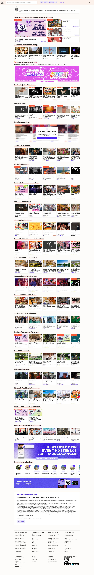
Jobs (16, 564)
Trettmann (67, 546)
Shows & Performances (36, 535)
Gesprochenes (34, 548)
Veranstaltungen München (20, 548)
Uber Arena (50, 536)
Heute (42, 2)
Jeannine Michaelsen (69, 535)
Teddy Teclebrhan (68, 541)
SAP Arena (50, 549)
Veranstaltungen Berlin (19, 534)
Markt (33, 542)
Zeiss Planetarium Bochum (53, 542)
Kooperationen (18, 559)
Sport (33, 534)
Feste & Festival (35, 549)
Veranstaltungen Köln (19, 538)
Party (33, 538)
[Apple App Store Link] (67, 564)
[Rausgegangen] (2, 2)
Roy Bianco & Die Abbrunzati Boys (71, 539)
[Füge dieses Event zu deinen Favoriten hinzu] (41, 299)
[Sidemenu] (92, 2)
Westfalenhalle (51, 551)
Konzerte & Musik (35, 536)
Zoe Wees (66, 536)
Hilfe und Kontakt (18, 556)
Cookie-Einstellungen (52, 561)
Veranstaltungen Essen (19, 541)
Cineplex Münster (51, 548)
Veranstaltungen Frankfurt (20, 542)
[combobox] (21, 2)
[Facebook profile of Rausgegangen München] (18, 568)
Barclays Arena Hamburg (53, 545)
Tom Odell (66, 551)
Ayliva (66, 538)
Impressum (50, 556)
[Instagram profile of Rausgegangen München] (16, 568)
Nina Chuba (67, 544)
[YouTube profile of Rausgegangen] (20, 568)
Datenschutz (50, 557)
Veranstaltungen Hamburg (20, 544)
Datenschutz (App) (52, 559)
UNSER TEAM (21, 521)
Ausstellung (34, 545)
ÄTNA (66, 545)
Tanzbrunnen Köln (51, 535)
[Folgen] (21, 466)
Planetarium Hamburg (52, 539)
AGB (49, 562)
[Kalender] (56, 2)
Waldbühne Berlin (51, 544)
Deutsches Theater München (54, 538)
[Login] (89, 2)
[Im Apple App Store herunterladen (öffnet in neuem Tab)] (75, 482)
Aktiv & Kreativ (35, 544)
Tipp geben (17, 561)
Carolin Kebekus (68, 542)
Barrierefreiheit (35, 557)
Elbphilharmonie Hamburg (53, 534)
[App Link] (66, 560)
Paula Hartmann (68, 548)
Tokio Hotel (67, 549)
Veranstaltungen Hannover (20, 545)
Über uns (33, 556)
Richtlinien (34, 561)
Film (33, 541)
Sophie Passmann (68, 534)
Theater (33, 546)
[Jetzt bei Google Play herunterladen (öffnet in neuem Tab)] (75, 484)
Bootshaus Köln (51, 541)
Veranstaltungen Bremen (20, 536)
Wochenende (51, 2)
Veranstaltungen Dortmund (20, 539)
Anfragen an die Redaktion (20, 562)
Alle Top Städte (18, 551)
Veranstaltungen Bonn (19, 535)
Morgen (45, 2)
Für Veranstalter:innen (19, 557)
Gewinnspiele (34, 559)
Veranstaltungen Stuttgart (20, 549)
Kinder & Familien (35, 539)
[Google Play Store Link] (75, 564)
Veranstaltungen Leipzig (20, 546)
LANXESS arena (51, 546)
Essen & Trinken (35, 551)
